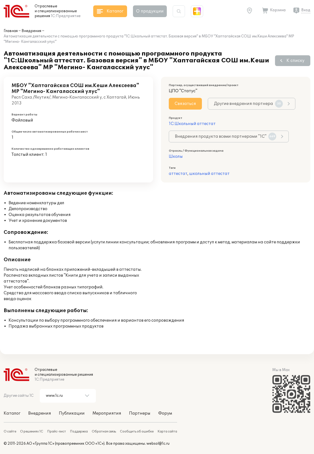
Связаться (185, 103)
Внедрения (31, 31)
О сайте (10, 431)
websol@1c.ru (158, 444)
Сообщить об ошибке (137, 431)
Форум (165, 413)
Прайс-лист (56, 431)
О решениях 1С (31, 431)
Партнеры (139, 413)
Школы (176, 156)
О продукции (150, 11)
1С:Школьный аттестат (192, 123)
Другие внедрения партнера (247, 103)
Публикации (72, 413)
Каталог (12, 413)
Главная (11, 31)
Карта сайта (167, 431)
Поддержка (79, 431)
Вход (305, 10)
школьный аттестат (209, 173)
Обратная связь (104, 431)
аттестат (178, 173)
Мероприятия (106, 413)
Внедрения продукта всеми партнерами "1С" (225, 136)
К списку (295, 60)
